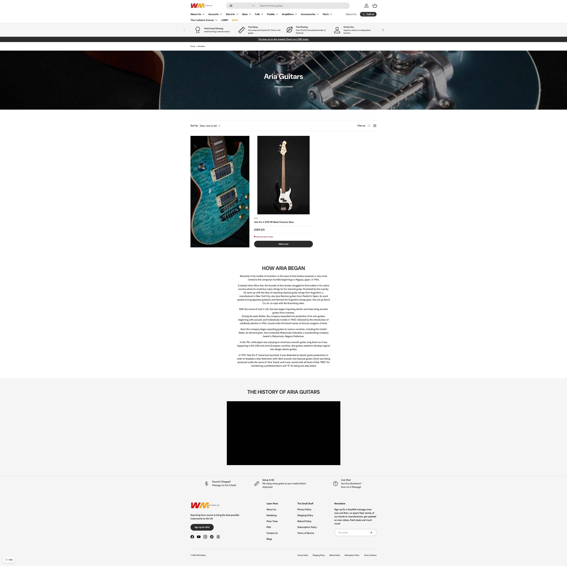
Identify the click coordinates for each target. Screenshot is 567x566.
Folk (257, 14)
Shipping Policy (305, 515)
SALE (235, 20)
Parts (326, 14)
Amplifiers (288, 14)
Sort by (194, 125)
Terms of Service (305, 533)
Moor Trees (272, 521)
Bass (245, 14)
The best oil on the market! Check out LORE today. (283, 39)
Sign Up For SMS (202, 527)
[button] (375, 5)
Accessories (308, 14)
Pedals (271, 14)
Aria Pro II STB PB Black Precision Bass (274, 222)
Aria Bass (201, 46)
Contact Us (272, 533)
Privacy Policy (304, 509)
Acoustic (213, 14)
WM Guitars (201, 555)
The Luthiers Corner (202, 20)
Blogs (269, 539)
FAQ (269, 527)
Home (192, 46)
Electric (230, 14)
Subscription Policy (307, 527)
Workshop (272, 515)
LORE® (224, 20)
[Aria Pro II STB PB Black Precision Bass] (283, 175)
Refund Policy (304, 521)
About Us (195, 14)
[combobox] (288, 6)
